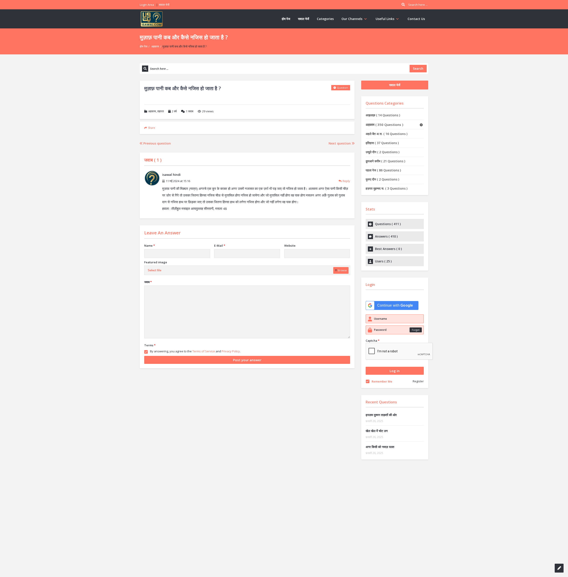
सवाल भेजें (164, 5)
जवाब (189, 111)
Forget (416, 329)
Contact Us (416, 19)
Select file (154, 270)
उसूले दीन (382, 152)
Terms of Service (203, 351)
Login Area (147, 5)
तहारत (160, 111)
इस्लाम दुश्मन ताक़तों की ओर (381, 415)
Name (149, 246)
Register (418, 381)
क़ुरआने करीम (385, 161)
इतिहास (382, 143)
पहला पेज (383, 170)
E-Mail (219, 246)
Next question (340, 143)
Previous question (156, 143)
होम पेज (286, 19)
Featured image (155, 262)
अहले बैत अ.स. (386, 134)
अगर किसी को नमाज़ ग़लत (380, 447)
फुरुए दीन (382, 179)
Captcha (372, 341)
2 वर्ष (174, 111)
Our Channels (351, 19)
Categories (325, 19)
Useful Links (385, 19)
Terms (150, 345)
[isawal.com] (152, 19)
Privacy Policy (231, 351)
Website (290, 246)
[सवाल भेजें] (559, 568)
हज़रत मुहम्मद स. (386, 188)
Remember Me (382, 381)
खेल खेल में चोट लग (377, 431)
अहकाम (155, 46)
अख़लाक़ (383, 115)
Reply (346, 181)
